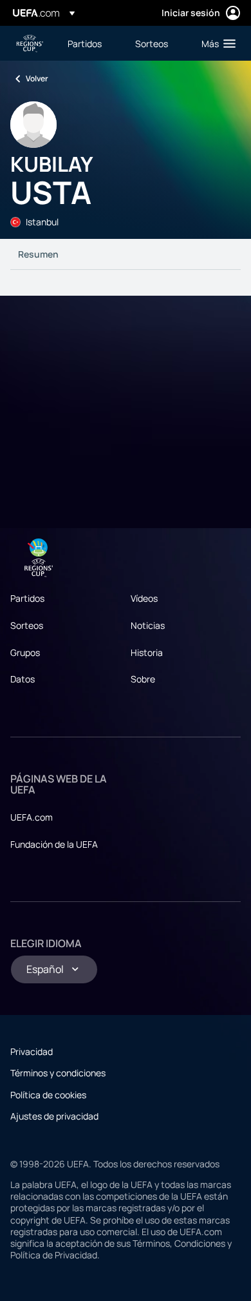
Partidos (27, 598)
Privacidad (31, 1051)
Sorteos (26, 625)
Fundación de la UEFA (54, 844)
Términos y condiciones (58, 1073)
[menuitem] (90, 43)
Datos (22, 679)
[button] (215, 43)
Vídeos (144, 598)
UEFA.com (31, 817)
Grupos (25, 652)
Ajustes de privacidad (54, 1116)
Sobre (143, 679)
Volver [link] (37, 78)
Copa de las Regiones (29, 43)
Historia (147, 652)
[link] (84, 43)
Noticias (148, 625)
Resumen (38, 254)
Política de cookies (48, 1095)
